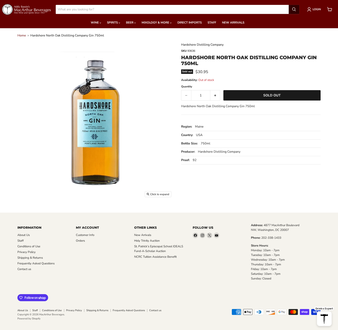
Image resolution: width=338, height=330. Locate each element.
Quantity (186, 86)
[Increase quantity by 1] (215, 95)
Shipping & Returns (30, 258)
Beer (130, 22)
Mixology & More (156, 22)
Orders (80, 241)
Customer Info (85, 235)
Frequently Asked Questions (36, 263)
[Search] (294, 9)
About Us (23, 235)
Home (21, 35)
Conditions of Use (28, 246)
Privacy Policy (26, 252)
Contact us (24, 269)
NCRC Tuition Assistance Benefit (155, 257)
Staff (212, 22)
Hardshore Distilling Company (202, 45)
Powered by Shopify (28, 318)
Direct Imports (189, 22)
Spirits (113, 22)
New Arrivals (233, 22)
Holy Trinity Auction (147, 241)
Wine (95, 22)
